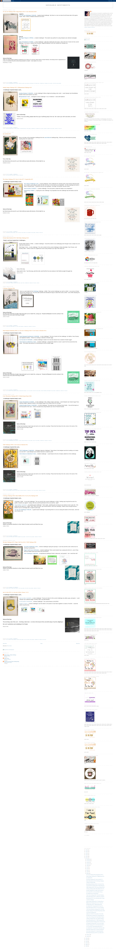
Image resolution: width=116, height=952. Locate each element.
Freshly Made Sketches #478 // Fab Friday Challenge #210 (16, 238)
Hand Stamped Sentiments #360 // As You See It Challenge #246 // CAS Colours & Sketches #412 (24, 330)
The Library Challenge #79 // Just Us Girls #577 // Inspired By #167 (18, 179)
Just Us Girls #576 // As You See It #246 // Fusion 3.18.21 (16, 592)
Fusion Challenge (20, 639)
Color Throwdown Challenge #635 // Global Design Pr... (95, 885)
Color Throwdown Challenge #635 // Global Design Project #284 (17, 396)
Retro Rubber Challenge (20, 536)
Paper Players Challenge (24, 83)
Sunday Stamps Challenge (49, 128)
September (88, 863)
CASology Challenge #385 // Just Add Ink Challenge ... (95, 918)
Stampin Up (42, 83)
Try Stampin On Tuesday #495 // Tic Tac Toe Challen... (95, 923)
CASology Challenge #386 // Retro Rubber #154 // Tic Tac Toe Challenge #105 (20, 495)
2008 (87, 946)
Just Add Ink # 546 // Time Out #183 (92, 893)
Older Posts (78, 643)
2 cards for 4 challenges (90, 899)
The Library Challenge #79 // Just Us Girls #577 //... (94, 879)
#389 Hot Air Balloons (7, 659)
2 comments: (15, 174)
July (87, 867)
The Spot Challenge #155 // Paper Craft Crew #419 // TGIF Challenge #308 (19, 542)
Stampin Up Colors (48, 83)
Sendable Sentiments (58, 5)
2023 (87, 854)
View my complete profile (89, 27)
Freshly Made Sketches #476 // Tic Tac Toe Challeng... (95, 907)
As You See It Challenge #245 (91, 912)
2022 (87, 856)
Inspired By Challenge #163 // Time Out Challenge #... (95, 929)
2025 (87, 851)
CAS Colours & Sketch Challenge (34, 390)
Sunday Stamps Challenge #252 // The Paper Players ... (95, 901)
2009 (87, 944)
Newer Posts (5, 643)
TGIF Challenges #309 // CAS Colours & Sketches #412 (15, 444)
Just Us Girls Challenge (21, 232)
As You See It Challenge (11, 390)
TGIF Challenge (35, 490)
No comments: (15, 439)
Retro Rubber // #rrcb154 (21, 505)
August (88, 865)
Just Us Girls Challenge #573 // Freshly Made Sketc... (95, 931)
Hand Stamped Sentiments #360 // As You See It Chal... (95, 884)
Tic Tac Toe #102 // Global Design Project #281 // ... (94, 926)
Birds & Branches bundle (21, 390)
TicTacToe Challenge (57, 83)
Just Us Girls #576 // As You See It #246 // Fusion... (94, 891)
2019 (87, 939)
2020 (87, 938)
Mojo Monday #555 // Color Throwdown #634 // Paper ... (95, 898)
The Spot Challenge (29, 588)
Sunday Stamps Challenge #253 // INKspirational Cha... (95, 876)
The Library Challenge (30, 232)
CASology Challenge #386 (9, 288)
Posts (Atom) (9, 645)
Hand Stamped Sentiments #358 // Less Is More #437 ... (95, 932)
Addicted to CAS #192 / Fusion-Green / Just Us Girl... (95, 913)
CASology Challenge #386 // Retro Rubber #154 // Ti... (95, 888)
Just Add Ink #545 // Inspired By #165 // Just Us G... (94, 906)
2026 (87, 850)
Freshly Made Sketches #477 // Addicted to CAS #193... (95, 896)
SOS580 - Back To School (8, 662)
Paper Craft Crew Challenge (12, 588)
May (87, 870)
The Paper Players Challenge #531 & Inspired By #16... (95, 915)
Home (41, 643)
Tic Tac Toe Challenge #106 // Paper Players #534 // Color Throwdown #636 (19, 11)
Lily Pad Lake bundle (19, 326)
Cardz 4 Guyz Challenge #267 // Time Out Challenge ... (95, 895)
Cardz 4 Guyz (6, 658)
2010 (87, 942)
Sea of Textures (36, 440)
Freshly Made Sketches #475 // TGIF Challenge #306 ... (95, 920)
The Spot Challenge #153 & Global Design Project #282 (95, 910)
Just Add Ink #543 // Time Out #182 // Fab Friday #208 (95, 927)
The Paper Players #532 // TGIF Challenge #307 (94, 904)
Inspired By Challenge (10, 232)
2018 (87, 941)
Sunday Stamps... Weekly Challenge (10, 654)
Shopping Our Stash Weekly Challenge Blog (11, 661)
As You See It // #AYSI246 (25, 601)
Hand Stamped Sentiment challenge (48, 390)
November (88, 860)
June (87, 868)
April (88, 871)
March (88, 873)
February (88, 934)
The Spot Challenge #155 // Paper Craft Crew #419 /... (95, 890)
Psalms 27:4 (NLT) (5, 626)
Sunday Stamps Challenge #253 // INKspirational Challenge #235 (17, 87)
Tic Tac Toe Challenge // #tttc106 (27, 15)
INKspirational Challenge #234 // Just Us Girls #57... (94, 902)
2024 (87, 853)
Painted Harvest (23, 490)
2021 (87, 857)
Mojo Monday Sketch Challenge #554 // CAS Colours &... (95, 921)
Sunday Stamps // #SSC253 (26, 93)
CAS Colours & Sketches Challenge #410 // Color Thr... (95, 909)
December (88, 859)
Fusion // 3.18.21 (23, 603)
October (88, 862)
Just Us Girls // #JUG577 (30, 188)
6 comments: (15, 638)
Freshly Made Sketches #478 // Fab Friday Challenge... (95, 880)
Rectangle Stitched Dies (34, 83)
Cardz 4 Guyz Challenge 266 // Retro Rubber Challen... (95, 917)
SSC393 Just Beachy (7, 655)
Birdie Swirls (17, 128)
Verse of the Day (58, 128)
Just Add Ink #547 (7, 134)
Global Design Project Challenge (26, 440)
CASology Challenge (10, 326)
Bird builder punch (10, 128)
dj (91, 11)
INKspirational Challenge (25, 128)
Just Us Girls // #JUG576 (25, 598)
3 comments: (15, 82)
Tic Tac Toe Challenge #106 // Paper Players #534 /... (95, 874)
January (88, 936)
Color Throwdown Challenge (12, 83)
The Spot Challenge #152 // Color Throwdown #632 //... (95, 924)
